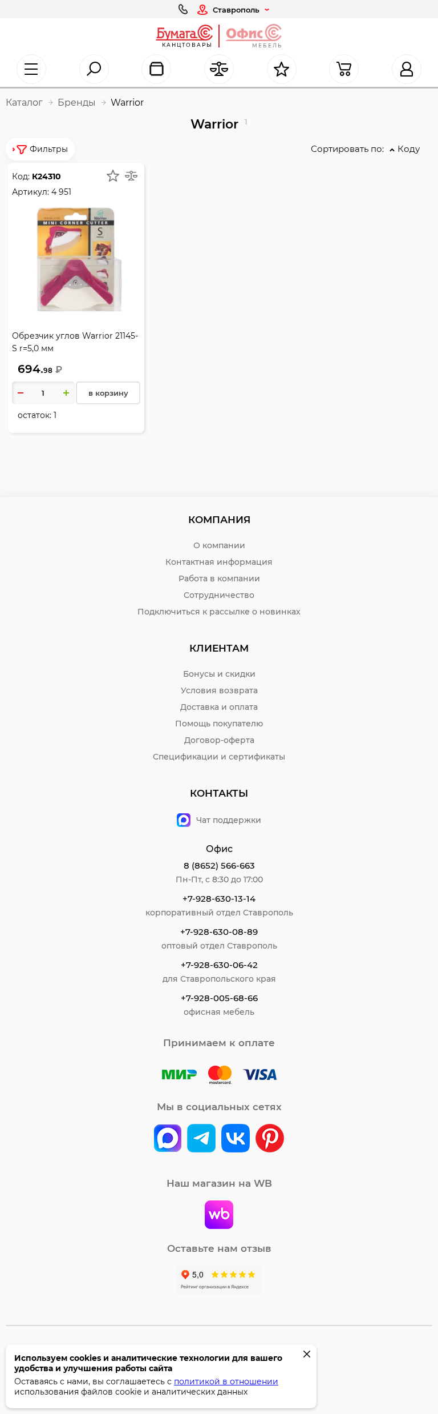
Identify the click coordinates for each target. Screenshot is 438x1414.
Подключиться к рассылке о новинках (219, 611)
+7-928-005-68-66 (219, 998)
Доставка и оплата (219, 707)
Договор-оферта (219, 740)
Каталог (24, 102)
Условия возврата (219, 690)
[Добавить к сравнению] (131, 176)
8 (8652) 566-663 (219, 865)
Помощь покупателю (219, 723)
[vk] (167, 1139)
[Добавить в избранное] (113, 176)
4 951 (61, 192)
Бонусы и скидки (219, 674)
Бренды (77, 102)
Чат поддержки (228, 820)
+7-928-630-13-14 (219, 898)
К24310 (46, 176)
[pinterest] (270, 1139)
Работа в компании (219, 578)
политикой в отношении (226, 1381)
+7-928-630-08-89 (219, 931)
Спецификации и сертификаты (219, 757)
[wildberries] (219, 1215)
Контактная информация (219, 562)
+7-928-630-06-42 (219, 964)
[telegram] (201, 1139)
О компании (219, 545)
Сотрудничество (219, 595)
